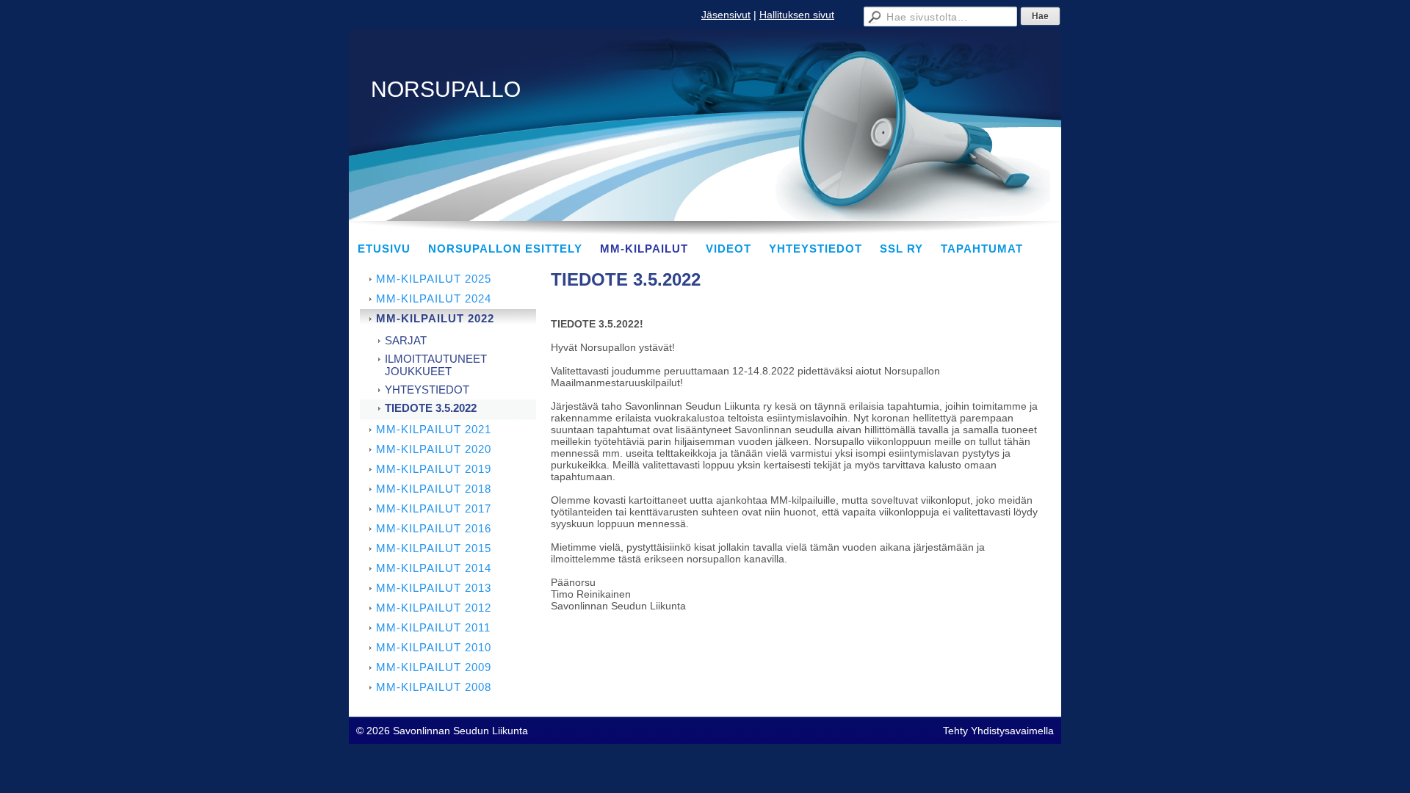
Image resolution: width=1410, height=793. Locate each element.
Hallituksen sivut (796, 15)
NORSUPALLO (446, 89)
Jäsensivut (726, 15)
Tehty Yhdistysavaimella (998, 730)
